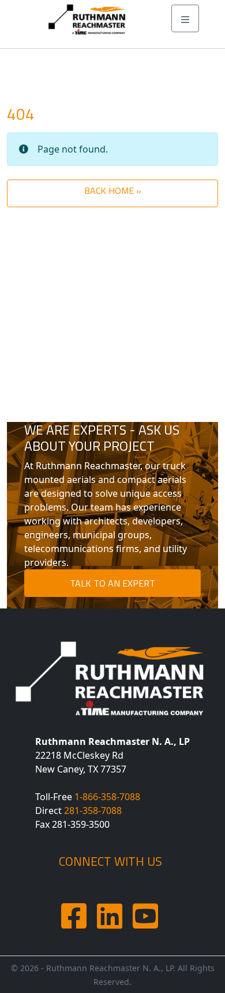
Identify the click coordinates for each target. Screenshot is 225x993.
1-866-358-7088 (107, 796)
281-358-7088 (93, 810)
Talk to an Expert (112, 583)
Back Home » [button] (112, 190)
